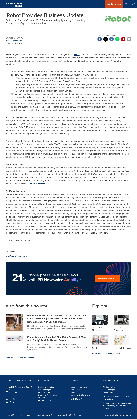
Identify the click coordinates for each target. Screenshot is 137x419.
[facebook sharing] (99, 39)
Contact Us (10, 399)
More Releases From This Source (20, 358)
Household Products (122, 348)
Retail (94, 348)
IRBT (76, 54)
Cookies (77, 415)
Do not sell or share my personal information (116, 397)
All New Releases (110, 387)
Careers (74, 392)
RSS (69, 415)
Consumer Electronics (118, 329)
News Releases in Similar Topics (106, 354)
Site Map (61, 415)
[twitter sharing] (105, 39)
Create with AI (44, 392)
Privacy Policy (25, 415)
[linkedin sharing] (111, 39)
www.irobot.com (37, 183)
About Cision (76, 389)
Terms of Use (11, 415)
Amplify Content (44, 400)
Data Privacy (108, 392)
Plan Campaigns (44, 389)
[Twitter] (13, 402)
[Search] (133, 4)
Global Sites (76, 399)
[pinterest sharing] (123, 39)
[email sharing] (129, 39)
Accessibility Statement (80, 395)
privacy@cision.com (123, 403)
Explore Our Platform (46, 387)
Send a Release (114, 3)
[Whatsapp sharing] (117, 39)
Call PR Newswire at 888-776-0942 (21, 388)
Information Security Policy (44, 415)
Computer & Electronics (97, 329)
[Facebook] (10, 402)
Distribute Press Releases (49, 395)
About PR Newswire (79, 387)
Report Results (44, 397)
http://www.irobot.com (16, 256)
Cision (122, 415)
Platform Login (109, 389)
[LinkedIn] (7, 402)
